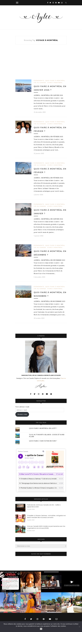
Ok (41, 629)
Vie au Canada (40, 82)
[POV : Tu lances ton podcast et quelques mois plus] (51, 582)
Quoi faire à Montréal (55, 80)
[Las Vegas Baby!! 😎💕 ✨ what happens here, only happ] (30, 602)
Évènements (39, 80)
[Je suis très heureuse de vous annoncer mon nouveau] (30, 582)
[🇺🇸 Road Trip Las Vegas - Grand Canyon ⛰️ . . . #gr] (51, 602)
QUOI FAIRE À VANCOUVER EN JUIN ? (43, 441)
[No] (79, 627)
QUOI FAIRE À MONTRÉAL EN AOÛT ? (43, 428)
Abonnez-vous (22, 414)
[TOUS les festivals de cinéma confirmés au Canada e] (10, 582)
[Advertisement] (41, 64)
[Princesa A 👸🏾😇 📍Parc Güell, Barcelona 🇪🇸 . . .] (72, 602)
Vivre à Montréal (55, 82)
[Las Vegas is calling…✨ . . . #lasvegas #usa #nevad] (10, 602)
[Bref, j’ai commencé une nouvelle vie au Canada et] (72, 582)
